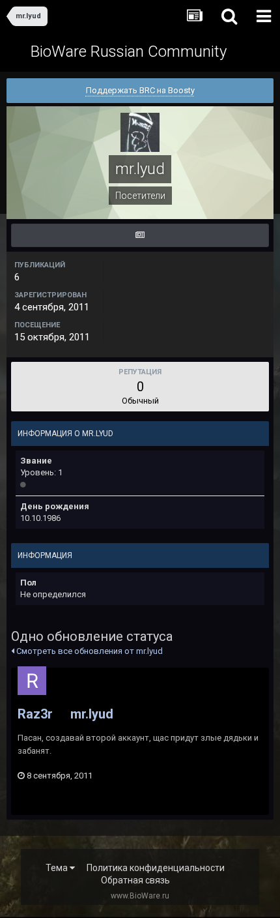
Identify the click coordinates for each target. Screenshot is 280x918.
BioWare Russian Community (129, 51)
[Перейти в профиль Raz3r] (32, 680)
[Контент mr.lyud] (140, 235)
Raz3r (35, 714)
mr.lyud (91, 714)
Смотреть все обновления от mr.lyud (88, 651)
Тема (58, 868)
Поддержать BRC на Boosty (140, 90)
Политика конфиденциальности (156, 868)
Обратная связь (135, 880)
